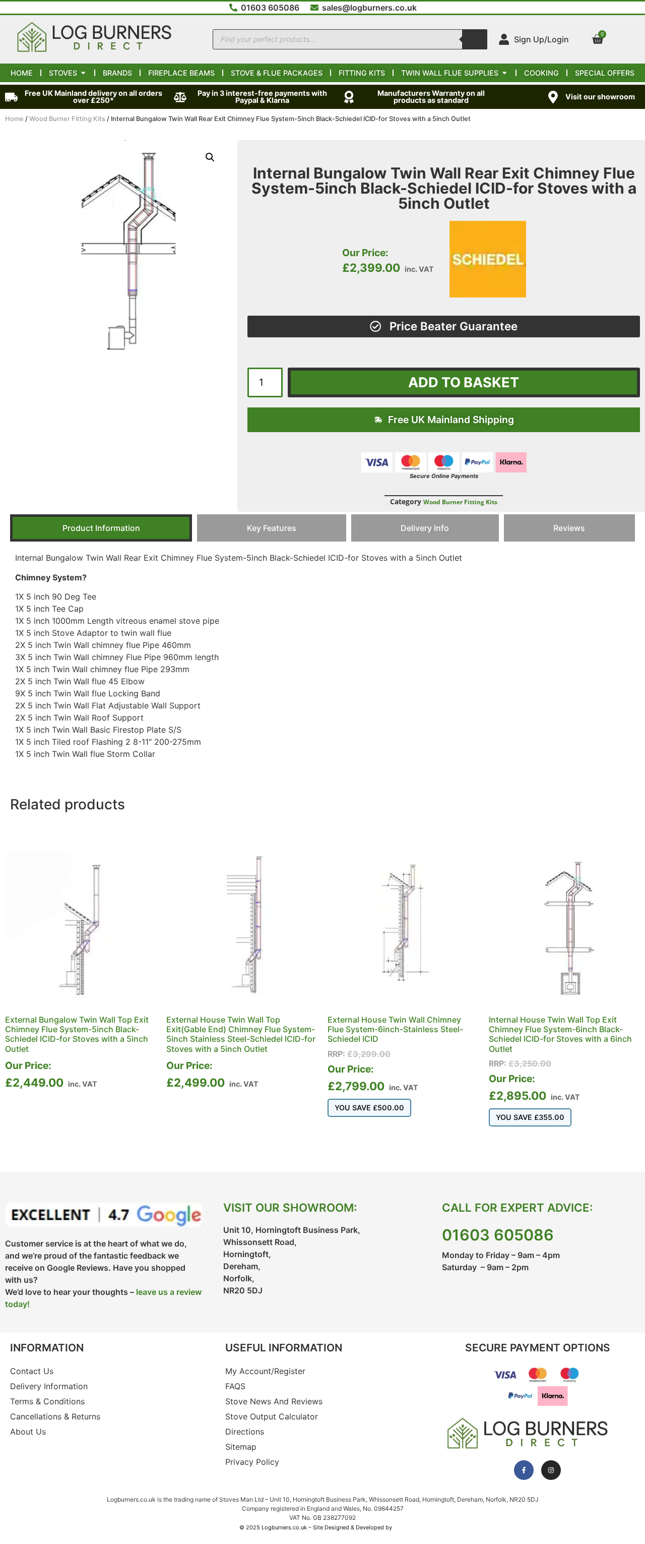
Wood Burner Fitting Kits (67, 119)
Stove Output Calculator (271, 1416)
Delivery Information (49, 1386)
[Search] (474, 39)
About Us (28, 1432)
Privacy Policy (252, 1462)
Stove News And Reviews (273, 1401)
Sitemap (240, 1447)
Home (14, 119)
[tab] (101, 528)
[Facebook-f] (524, 1470)
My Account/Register (265, 1371)
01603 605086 (498, 1235)
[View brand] (487, 294)
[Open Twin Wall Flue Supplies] (504, 73)
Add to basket (463, 382)
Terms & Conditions (47, 1401)
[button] (210, 157)
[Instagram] (551, 1470)
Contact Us (31, 1371)
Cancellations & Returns (55, 1416)
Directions (244, 1432)
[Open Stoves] (83, 73)
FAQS (235, 1386)
